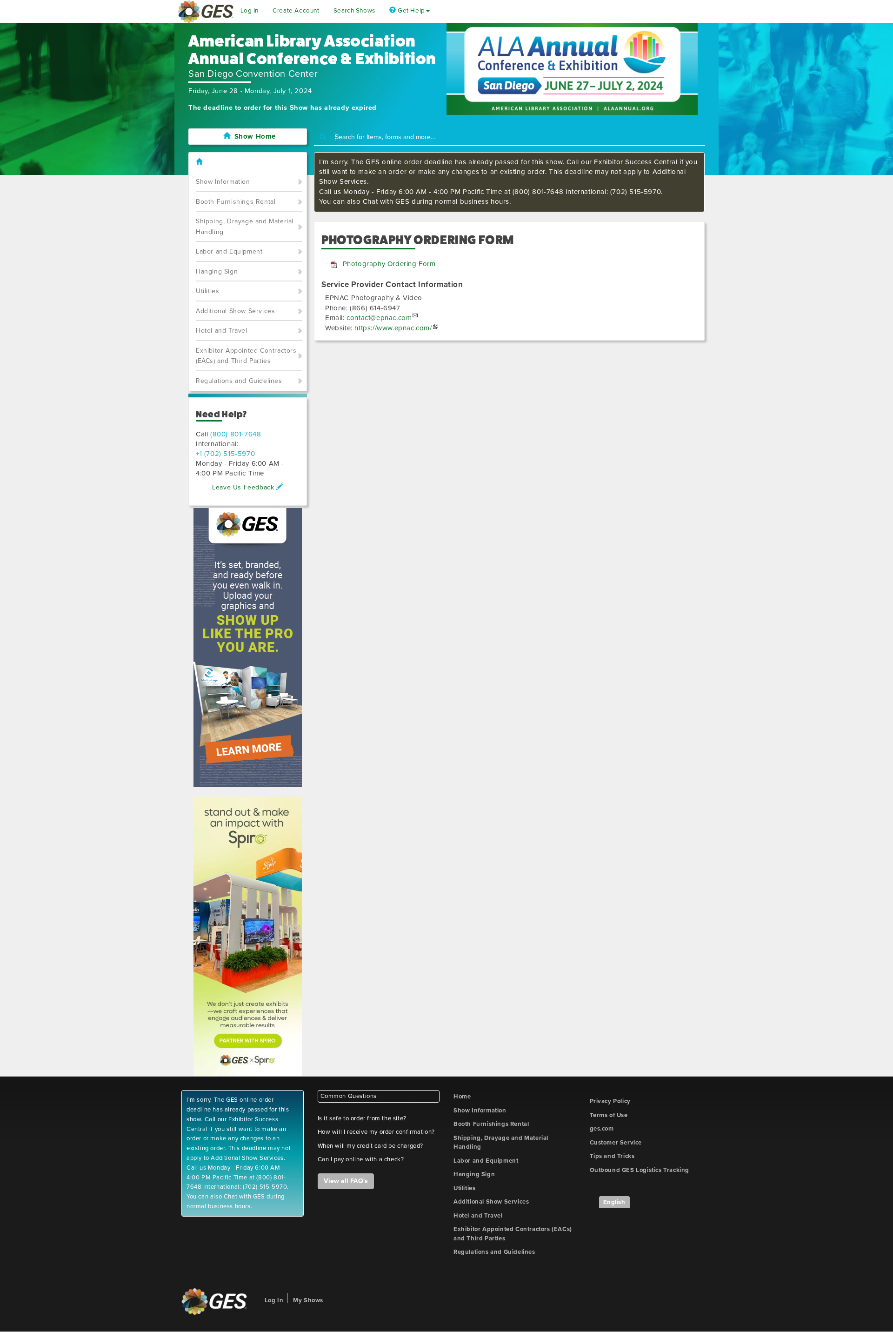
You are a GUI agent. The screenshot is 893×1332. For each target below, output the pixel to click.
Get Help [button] (410, 10)
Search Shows (354, 10)
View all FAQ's (346, 1181)
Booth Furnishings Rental (235, 202)
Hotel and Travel (221, 331)
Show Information (223, 182)
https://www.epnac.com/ (393, 328)
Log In (249, 10)
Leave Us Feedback (244, 487)
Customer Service (616, 1142)
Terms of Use (609, 1115)
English (614, 1202)
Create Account (296, 10)
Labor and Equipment (229, 251)
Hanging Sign (217, 271)
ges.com (602, 1128)
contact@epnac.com (379, 318)
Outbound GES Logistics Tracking (640, 1170)
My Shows (308, 1300)
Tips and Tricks (612, 1156)
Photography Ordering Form (389, 264)
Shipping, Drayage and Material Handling (244, 226)
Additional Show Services (235, 311)
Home (462, 1096)
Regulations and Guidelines (239, 381)
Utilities (207, 291)
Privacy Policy (610, 1101)
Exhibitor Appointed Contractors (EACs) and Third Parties (246, 356)
